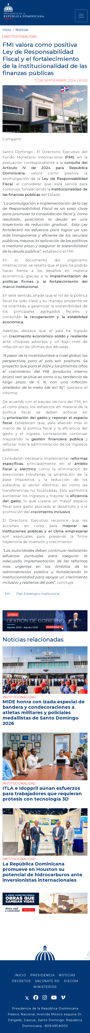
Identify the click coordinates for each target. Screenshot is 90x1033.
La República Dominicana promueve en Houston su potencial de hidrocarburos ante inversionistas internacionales (42, 872)
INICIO (20, 975)
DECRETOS (21, 981)
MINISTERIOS (45, 987)
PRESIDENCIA (42, 975)
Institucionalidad (20, 36)
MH (7, 594)
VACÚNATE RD (47, 981)
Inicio (7, 30)
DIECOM (71, 981)
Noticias (21, 30)
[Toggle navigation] (81, 16)
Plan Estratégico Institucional (37, 594)
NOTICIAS (67, 975)
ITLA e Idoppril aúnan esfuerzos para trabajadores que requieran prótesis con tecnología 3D (42, 793)
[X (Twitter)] (27, 998)
